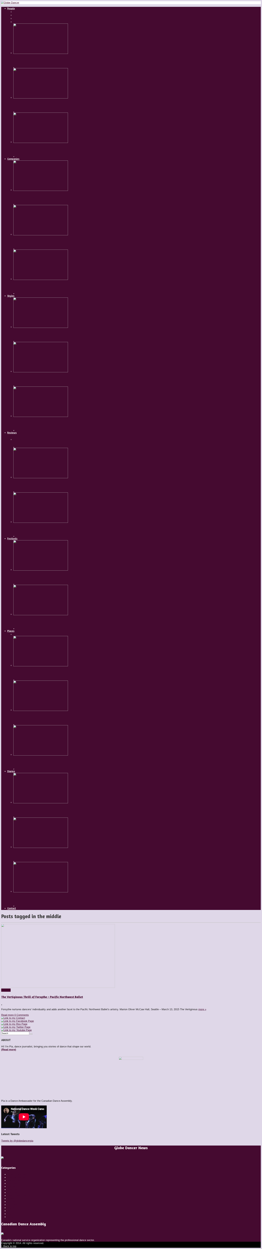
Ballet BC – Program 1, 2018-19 (33, 241)
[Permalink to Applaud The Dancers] (40, 847)
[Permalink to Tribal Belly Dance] (40, 416)
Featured (12, 1189)
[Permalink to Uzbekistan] (40, 710)
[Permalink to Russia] (40, 665)
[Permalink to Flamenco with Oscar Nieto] (40, 327)
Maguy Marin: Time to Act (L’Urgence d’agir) (43, 528)
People (11, 1198)
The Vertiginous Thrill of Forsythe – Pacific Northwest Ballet (42, 997)
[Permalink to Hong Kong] (40, 754)
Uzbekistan (20, 716)
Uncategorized (15, 1216)
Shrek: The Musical (26, 439)
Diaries (11, 1186)
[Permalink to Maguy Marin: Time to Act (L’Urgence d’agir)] (40, 522)
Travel (10, 1213)
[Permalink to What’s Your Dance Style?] (40, 371)
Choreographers (16, 1177)
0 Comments (21, 1015)
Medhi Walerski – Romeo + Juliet (35, 104)
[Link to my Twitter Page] (15, 1027)
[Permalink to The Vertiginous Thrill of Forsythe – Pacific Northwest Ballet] (58, 986)
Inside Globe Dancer (18, 1195)
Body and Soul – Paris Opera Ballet (36, 484)
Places (11, 1201)
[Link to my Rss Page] (14, 1024)
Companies (13, 1180)
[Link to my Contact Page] (13, 1018)
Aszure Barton (22, 148)
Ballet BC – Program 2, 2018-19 (33, 196)
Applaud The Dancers (27, 853)
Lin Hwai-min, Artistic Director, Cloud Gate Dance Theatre (52, 285)
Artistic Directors (17, 1174)
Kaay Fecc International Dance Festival (39, 621)
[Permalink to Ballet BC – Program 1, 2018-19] (40, 234)
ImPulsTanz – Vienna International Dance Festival (46, 576)
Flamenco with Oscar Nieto (31, 333)
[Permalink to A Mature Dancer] (40, 802)
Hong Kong (20, 761)
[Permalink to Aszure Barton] (40, 142)
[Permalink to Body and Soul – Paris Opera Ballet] (40, 477)
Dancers (12, 1183)
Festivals (12, 1192)
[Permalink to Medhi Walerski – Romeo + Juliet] (40, 97)
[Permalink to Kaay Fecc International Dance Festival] (40, 614)
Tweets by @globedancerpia (17, 1140)
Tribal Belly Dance (25, 422)
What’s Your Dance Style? (30, 378)
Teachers (12, 1210)
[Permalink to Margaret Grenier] (40, 53)
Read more (7, 1015)
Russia (17, 672)
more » (202, 1009)
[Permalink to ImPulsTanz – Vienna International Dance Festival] (40, 569)
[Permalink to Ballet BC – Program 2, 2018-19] (40, 190)
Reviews (6, 990)
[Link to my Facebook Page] (17, 1021)
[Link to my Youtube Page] (16, 1030)
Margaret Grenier (25, 59)
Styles (10, 1207)
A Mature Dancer (24, 809)
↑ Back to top (8, 1246)
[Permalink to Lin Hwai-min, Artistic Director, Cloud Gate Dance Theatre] (40, 279)
